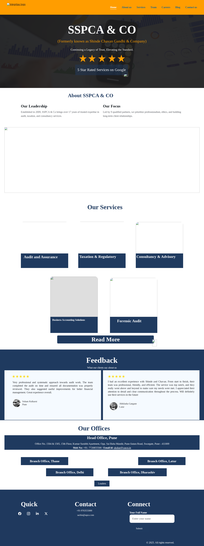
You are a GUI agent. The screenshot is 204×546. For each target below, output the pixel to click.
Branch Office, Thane (44, 461)
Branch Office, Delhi (70, 472)
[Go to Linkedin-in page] (39, 513)
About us (126, 7)
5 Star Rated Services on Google (101, 70)
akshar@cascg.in (122, 447)
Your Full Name (138, 512)
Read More (105, 339)
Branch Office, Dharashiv (137, 472)
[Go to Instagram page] (30, 513)
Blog (177, 7)
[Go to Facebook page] (21, 513)
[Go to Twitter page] (46, 513)
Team (153, 7)
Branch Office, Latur (161, 461)
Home (113, 7)
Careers (166, 7)
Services (141, 7)
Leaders (102, 483)
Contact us (191, 7)
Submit (139, 528)
